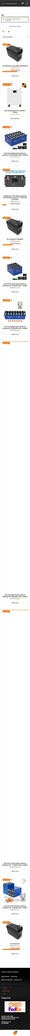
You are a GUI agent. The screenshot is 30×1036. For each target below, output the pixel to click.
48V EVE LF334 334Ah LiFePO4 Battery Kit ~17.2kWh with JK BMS (15, 864)
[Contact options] (27, 3)
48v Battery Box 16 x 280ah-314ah (15, 111)
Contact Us (18, 980)
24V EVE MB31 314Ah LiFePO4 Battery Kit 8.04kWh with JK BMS (15, 327)
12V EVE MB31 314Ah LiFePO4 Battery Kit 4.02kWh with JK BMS (15, 595)
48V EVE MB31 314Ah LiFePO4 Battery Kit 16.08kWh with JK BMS (15, 154)
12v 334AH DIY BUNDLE (15, 239)
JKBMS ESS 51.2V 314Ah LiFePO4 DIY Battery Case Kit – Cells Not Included (15, 197)
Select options (15, 118)
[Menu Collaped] (22, 3)
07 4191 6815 (4, 1023)
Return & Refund (6, 980)
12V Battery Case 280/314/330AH (15, 66)
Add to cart (15, 76)
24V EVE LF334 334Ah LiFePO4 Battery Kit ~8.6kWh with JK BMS (15, 284)
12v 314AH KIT (15, 944)
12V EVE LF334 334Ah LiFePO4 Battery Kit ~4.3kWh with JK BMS (15, 907)
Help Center (5, 976)
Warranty (14, 976)
